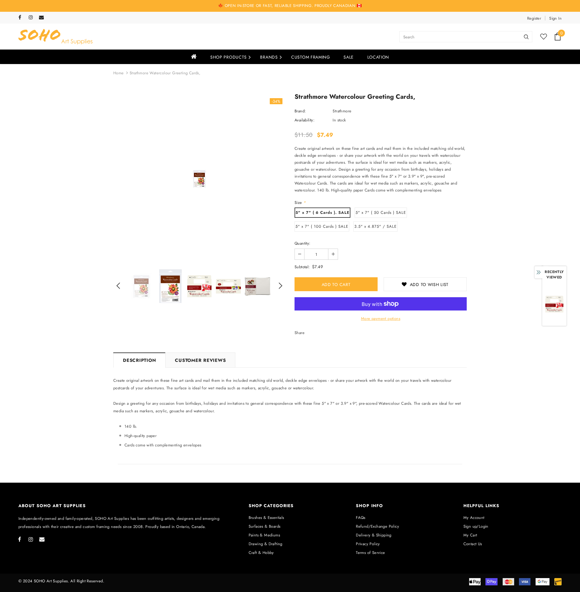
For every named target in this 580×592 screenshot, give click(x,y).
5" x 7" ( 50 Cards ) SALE (381, 212)
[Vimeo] (43, 17)
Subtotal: (302, 267)
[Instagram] (32, 17)
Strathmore (342, 111)
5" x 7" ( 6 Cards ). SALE (322, 212)
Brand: (300, 111)
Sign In (555, 18)
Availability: (304, 120)
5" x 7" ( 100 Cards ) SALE (321, 226)
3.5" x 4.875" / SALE (375, 226)
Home (118, 73)
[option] (199, 179)
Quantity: (303, 243)
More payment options (380, 318)
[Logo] (55, 36)
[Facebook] (22, 17)
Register (534, 18)
